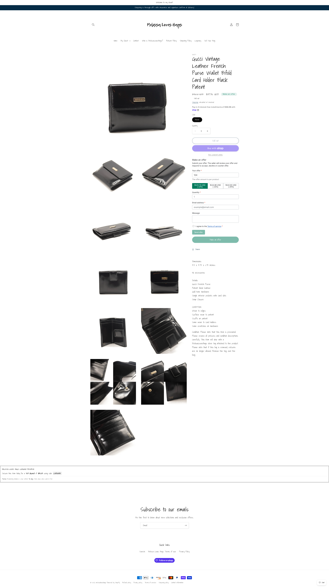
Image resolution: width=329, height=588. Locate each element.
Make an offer (229, 94)
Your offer (197, 170)
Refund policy (126, 582)
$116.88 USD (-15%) (215, 186)
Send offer (198, 232)
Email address (198, 203)
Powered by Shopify (113, 582)
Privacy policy (138, 582)
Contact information (177, 582)
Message (196, 213)
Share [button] (197, 249)
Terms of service (214, 226)
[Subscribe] (186, 525)
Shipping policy (164, 582)
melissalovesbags (101, 582)
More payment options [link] (215, 155)
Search (142, 551)
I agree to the (209, 226)
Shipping (195, 102)
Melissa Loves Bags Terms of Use (162, 551)
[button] (93, 25)
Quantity (195, 125)
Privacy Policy (184, 551)
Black (198, 120)
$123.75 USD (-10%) (199, 186)
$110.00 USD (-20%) (231, 186)
